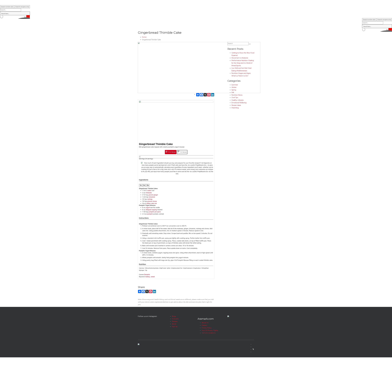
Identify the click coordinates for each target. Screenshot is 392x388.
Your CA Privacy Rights (210, 330)
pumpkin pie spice (154, 212)
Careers (204, 325)
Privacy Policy (207, 328)
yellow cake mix (151, 203)
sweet (153, 276)
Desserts (147, 274)
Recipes (175, 321)
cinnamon (152, 197)
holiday (147, 276)
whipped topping (151, 209)
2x (144, 185)
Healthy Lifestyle (238, 100)
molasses (149, 192)
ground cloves (152, 201)
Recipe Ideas (236, 105)
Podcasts (175, 319)
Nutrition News (237, 95)
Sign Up (174, 326)
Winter (234, 87)
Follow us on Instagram (147, 316)
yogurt (148, 207)
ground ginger (153, 195)
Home (144, 37)
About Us (205, 323)
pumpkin (150, 214)
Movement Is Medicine (240, 58)
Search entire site (7, 7)
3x (148, 185)
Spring (234, 90)
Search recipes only (22, 7)
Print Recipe (172, 152)
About (174, 324)
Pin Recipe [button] (183, 152)
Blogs (174, 316)
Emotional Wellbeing (239, 103)
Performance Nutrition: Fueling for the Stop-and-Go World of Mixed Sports (243, 63)
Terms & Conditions (208, 333)
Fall (233, 92)
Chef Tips (235, 97)
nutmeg (149, 199)
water (149, 190)
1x (140, 185)
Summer (235, 85)
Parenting (235, 108)
